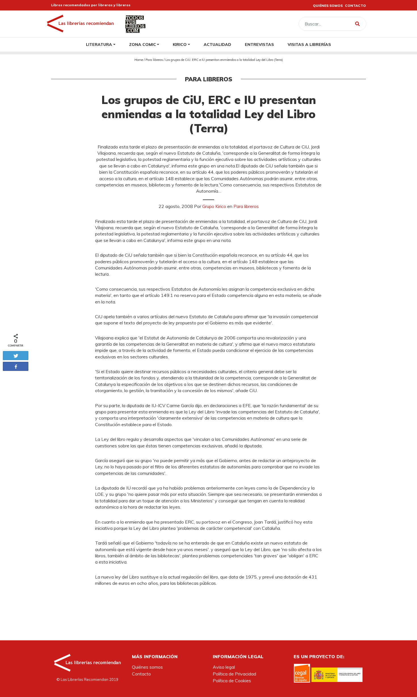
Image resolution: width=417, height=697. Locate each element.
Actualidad (217, 44)
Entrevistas (259, 44)
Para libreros (154, 60)
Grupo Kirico (214, 206)
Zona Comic (142, 44)
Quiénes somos (147, 667)
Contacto (141, 674)
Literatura (99, 44)
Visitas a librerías (309, 44)
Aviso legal (224, 667)
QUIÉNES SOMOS (328, 5)
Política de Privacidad (234, 674)
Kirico (180, 44)
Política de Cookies (232, 680)
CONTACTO (355, 5)
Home (138, 60)
